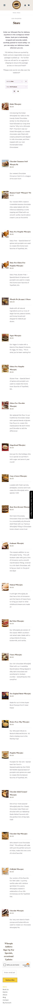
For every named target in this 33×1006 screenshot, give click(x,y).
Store (5, 987)
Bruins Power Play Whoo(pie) (19, 722)
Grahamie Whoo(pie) (17, 543)
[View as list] (18, 91)
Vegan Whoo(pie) (15, 335)
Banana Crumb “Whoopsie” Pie (20, 193)
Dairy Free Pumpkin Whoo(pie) (20, 232)
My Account (7, 1003)
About (5, 995)
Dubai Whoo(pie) (15, 104)
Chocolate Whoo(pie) (17, 910)
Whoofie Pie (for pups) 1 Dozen (20, 299)
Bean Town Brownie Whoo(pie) (20, 507)
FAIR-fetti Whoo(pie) (17, 869)
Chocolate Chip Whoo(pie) (18, 834)
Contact (6, 1000)
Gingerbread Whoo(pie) (17, 445)
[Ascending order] (26, 81)
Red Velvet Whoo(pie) (17, 621)
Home (14, 12)
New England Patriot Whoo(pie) (20, 693)
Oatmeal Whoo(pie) (16, 585)
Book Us (6, 989)
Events (5, 992)
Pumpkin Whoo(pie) (16, 753)
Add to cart (5, 104)
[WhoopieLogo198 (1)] (16, 1)
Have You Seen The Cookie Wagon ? (31, 504)
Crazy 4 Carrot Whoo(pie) (18, 476)
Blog (4, 997)
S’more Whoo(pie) (16, 654)
